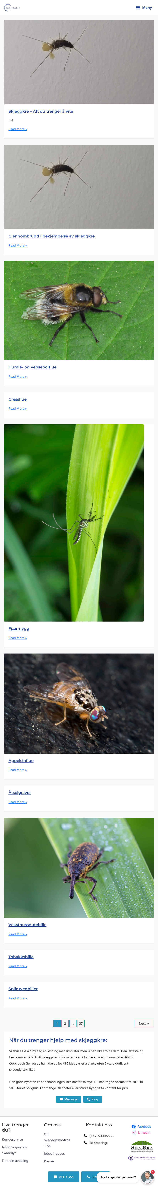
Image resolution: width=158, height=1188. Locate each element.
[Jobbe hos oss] (54, 1153)
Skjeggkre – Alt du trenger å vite (40, 111)
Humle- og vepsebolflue (32, 367)
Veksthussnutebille (27, 924)
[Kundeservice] (12, 1139)
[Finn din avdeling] (15, 1161)
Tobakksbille (21, 957)
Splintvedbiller (23, 989)
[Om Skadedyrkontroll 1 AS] (58, 1140)
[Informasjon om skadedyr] (16, 1150)
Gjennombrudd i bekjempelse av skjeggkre (51, 236)
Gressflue (17, 399)
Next (144, 1023)
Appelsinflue (21, 760)
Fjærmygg (18, 628)
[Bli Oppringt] (96, 1142)
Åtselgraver (19, 792)
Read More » (17, 129)
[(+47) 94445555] (99, 1135)
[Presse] (49, 1161)
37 (81, 1023)
